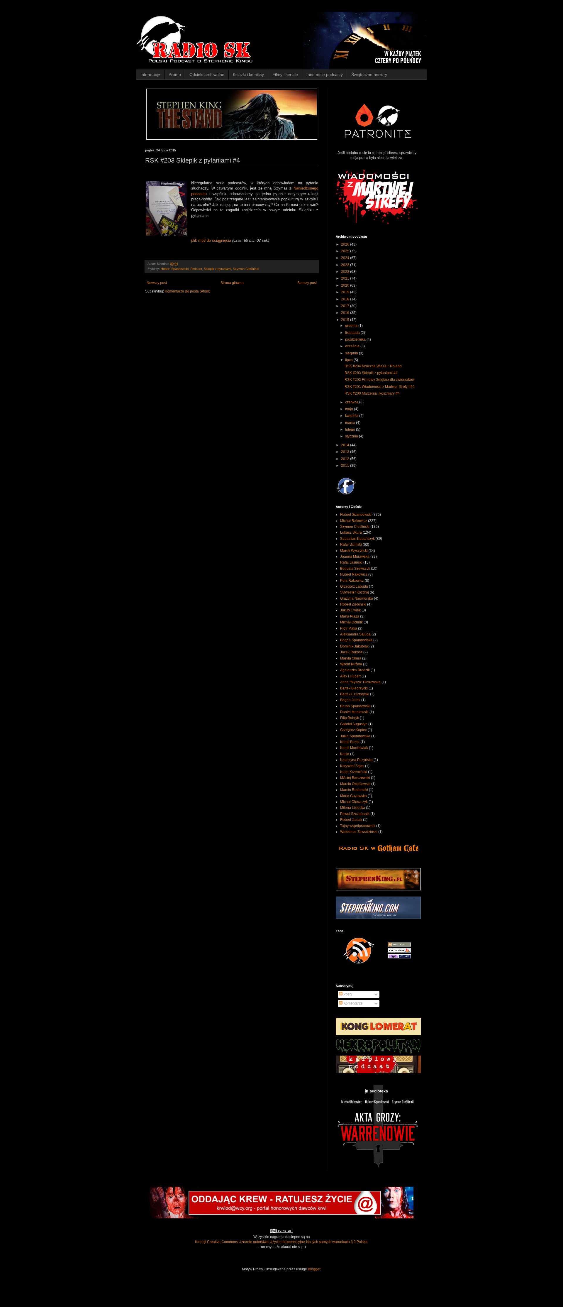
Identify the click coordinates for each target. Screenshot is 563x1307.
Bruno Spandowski (355, 706)
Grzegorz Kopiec (353, 730)
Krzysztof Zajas (352, 766)
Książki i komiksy (248, 74)
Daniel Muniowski (354, 712)
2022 (345, 272)
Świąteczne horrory (369, 74)
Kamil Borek (349, 742)
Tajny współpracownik (357, 826)
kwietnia (352, 416)
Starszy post (307, 283)
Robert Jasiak (351, 820)
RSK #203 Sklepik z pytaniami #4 (371, 373)
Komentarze (352, 1003)
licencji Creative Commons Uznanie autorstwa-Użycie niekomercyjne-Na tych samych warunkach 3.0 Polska (281, 1242)
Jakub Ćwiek (350, 610)
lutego (350, 429)
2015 (345, 320)
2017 (345, 306)
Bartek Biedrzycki (354, 688)
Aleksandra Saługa (355, 634)
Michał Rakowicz (353, 521)
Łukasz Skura (351, 532)
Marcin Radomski (354, 790)
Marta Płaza (349, 616)
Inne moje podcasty (324, 74)
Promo (175, 74)
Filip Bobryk (349, 718)
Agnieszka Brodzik (355, 670)
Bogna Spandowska (356, 640)
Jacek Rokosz (351, 652)
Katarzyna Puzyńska (356, 760)
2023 (345, 265)
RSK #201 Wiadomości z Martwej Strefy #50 (380, 387)
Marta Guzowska (353, 796)
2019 (345, 292)
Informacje (150, 74)
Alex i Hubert (350, 676)
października (356, 339)
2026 (345, 244)
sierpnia (352, 353)
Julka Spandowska (355, 736)
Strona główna (232, 283)
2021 (345, 278)
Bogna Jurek (350, 700)
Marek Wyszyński (354, 551)
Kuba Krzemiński (353, 772)
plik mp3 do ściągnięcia (211, 240)
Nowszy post (157, 283)
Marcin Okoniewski (355, 784)
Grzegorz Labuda (354, 586)
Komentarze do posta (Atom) (187, 291)
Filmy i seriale (285, 74)
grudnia (351, 326)
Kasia (344, 754)
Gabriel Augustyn (353, 724)
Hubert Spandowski (175, 268)
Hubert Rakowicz (353, 574)
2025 (345, 251)
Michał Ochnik (351, 622)
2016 (345, 313)
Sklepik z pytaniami (217, 268)
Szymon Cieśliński (246, 268)
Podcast (196, 268)
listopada (353, 333)
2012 (345, 459)
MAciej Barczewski (355, 778)
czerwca (352, 402)
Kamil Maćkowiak (354, 748)
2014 (345, 445)
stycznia (352, 436)
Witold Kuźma (351, 664)
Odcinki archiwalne (206, 74)
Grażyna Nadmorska (356, 598)
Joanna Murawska (354, 556)
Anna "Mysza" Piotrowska (360, 682)
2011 (345, 466)
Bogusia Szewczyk (355, 569)
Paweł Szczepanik (354, 814)
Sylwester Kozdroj (354, 592)
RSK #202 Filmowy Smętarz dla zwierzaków (380, 380)
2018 (345, 299)
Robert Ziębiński (353, 604)
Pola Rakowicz (352, 581)
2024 (345, 258)
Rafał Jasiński (351, 562)
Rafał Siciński (351, 544)
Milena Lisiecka (352, 808)
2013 (345, 452)
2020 (345, 285)
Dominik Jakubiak (354, 646)
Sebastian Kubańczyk (357, 539)
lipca (349, 360)
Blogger (314, 1269)
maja (349, 409)
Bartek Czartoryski (354, 694)
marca (350, 423)
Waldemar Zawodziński (358, 832)
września (352, 346)
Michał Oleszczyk (354, 802)
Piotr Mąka (348, 628)
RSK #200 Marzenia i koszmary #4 (372, 393)
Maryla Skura (350, 658)
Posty (347, 994)
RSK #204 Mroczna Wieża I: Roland (373, 366)
